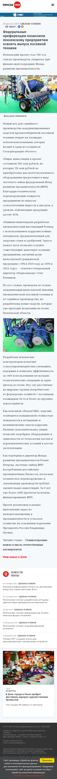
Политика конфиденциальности (28, 775)
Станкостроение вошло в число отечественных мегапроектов (25, 544)
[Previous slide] (6, 666)
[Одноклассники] (22, 26)
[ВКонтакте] (19, 26)
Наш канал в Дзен (15, 557)
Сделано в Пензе (30, 24)
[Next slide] (50, 666)
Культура (11, 691)
